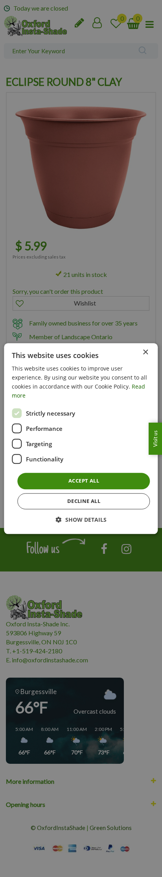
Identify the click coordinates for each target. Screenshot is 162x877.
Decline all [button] (83, 501)
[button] (81, 519)
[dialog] (81, 438)
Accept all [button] (83, 481)
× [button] (145, 352)
